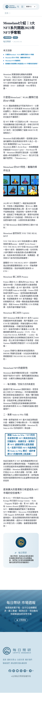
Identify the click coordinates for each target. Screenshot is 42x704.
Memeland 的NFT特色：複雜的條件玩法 (17, 57)
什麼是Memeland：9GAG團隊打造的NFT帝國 (19, 54)
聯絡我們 (6, 663)
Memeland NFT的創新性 (12, 61)
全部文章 (20, 660)
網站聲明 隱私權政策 (19, 663)
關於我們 (28, 660)
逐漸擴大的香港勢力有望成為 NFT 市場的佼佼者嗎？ (21, 64)
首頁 (6, 13)
